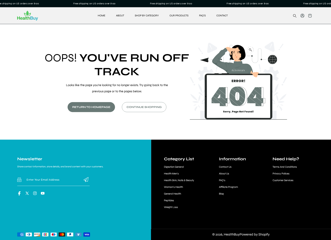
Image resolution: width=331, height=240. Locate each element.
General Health (172, 193)
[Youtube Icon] (43, 194)
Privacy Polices (281, 173)
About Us (224, 173)
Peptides (169, 200)
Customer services (283, 180)
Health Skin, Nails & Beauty (179, 180)
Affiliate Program (228, 187)
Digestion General (174, 166)
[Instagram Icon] (35, 194)
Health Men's (171, 173)
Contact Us (225, 166)
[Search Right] (295, 16)
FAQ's (222, 180)
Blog (221, 193)
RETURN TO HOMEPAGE (91, 107)
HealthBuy (232, 234)
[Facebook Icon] (19, 194)
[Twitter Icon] (27, 194)
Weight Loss (171, 207)
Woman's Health (173, 187)
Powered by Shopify (255, 234)
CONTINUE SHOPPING (144, 107)
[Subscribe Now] (86, 180)
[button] (310, 16)
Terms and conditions (285, 166)
